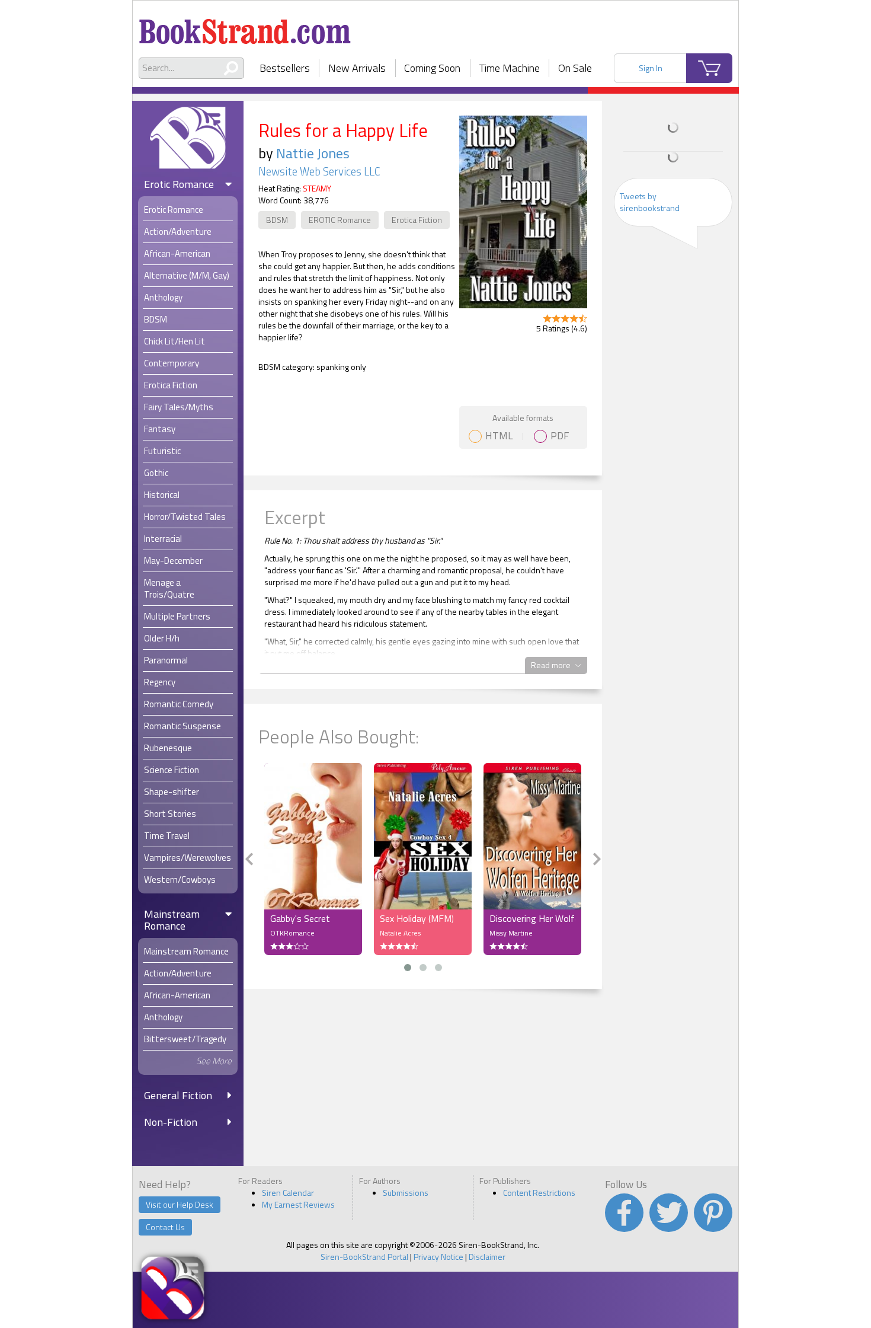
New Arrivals (357, 68)
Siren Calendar (288, 1192)
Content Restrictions (539, 1192)
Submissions (405, 1192)
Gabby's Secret (300, 918)
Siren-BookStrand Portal (364, 1256)
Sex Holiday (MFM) (417, 918)
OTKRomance (292, 932)
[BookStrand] (245, 26)
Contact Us (165, 1227)
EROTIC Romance (340, 219)
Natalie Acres (400, 932)
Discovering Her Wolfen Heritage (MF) (532, 918)
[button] (407, 967)
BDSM (277, 219)
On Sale (575, 68)
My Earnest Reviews (298, 1204)
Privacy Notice (438, 1256)
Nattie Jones (313, 153)
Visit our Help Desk (179, 1204)
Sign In (650, 68)
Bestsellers (285, 68)
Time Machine (509, 68)
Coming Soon (432, 68)
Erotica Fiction (417, 219)
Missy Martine (511, 932)
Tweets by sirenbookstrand (650, 202)
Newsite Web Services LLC (319, 171)
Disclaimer (487, 1256)
